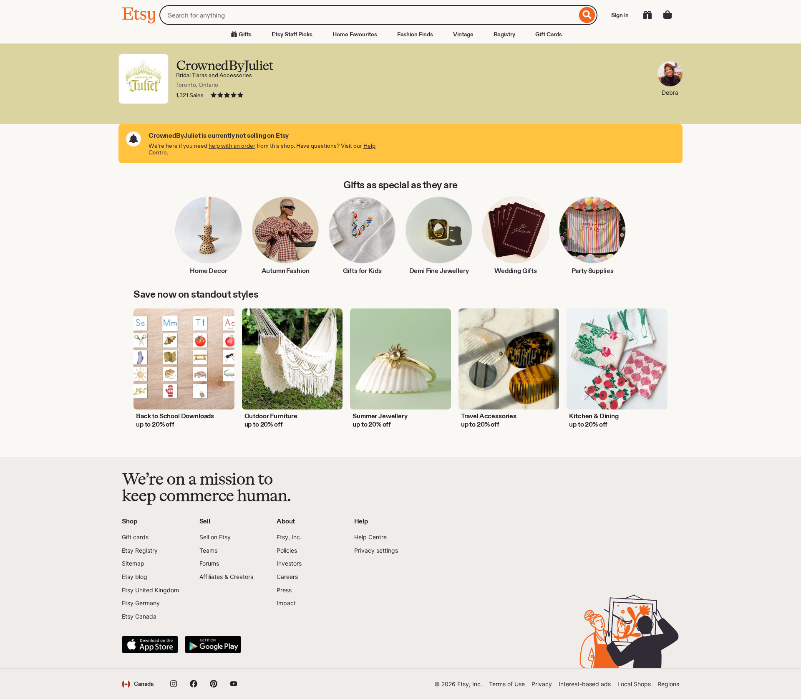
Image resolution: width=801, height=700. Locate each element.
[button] (138, 683)
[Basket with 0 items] (667, 15)
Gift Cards (548, 34)
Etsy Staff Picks (292, 34)
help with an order (232, 145)
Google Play (213, 644)
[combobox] (368, 15)
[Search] (587, 15)
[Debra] (670, 74)
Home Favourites (354, 34)
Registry (504, 34)
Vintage (463, 34)
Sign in (620, 15)
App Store (150, 644)
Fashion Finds (415, 34)
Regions (668, 683)
